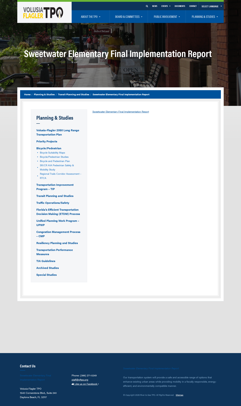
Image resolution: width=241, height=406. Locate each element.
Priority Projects (46, 141)
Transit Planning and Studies (73, 94)
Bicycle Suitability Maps (52, 152)
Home (27, 94)
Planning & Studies (44, 94)
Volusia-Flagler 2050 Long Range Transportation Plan (57, 132)
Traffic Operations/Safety (52, 203)
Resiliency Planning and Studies (57, 243)
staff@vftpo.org (80, 379)
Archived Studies (47, 268)
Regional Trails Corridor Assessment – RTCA (60, 176)
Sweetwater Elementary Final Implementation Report (120, 111)
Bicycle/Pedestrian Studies (54, 156)
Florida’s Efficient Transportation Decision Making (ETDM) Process (58, 211)
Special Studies (46, 275)
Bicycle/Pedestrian (48, 148)
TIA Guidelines (45, 261)
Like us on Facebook (86, 384)
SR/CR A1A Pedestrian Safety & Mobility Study (57, 167)
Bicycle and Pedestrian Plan (55, 161)
